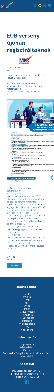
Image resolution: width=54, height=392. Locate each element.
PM (27, 299)
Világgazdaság (27, 323)
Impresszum (27, 344)
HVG (27, 326)
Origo (27, 305)
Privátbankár (27, 317)
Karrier (27, 350)
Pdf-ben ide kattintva (16, 91)
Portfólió (27, 320)
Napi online (27, 329)
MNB (27, 293)
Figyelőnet (27, 314)
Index (27, 308)
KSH (27, 302)
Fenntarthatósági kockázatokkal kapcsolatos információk (27, 355)
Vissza (14, 265)
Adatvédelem (27, 347)
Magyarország (27, 311)
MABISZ (27, 296)
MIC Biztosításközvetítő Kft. (27, 370)
